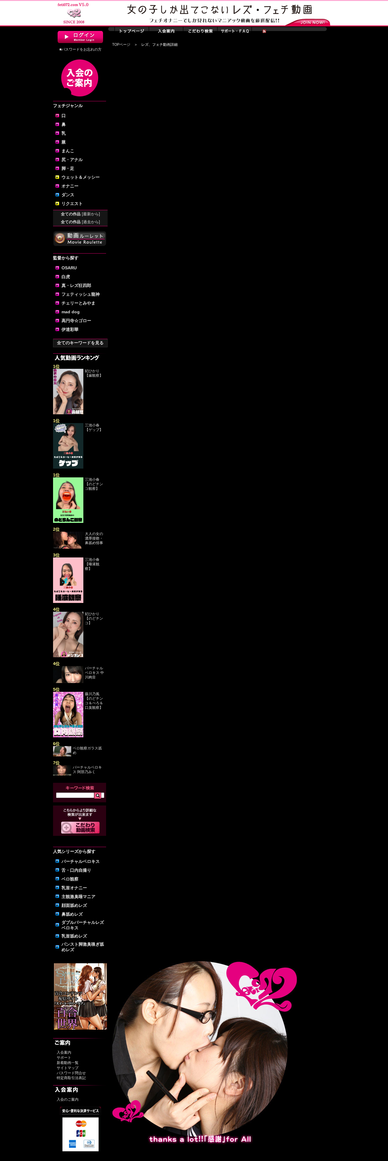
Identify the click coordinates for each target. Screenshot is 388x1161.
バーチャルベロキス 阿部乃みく (87, 769)
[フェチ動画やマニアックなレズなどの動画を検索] (80, 832)
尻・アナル (72, 159)
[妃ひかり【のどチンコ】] (68, 656)
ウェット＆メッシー (81, 177)
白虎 (66, 276)
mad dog (71, 311)
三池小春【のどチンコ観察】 (94, 484)
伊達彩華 (70, 329)
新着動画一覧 (68, 1063)
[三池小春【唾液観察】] (68, 602)
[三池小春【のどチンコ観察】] (68, 522)
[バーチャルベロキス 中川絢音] (68, 682)
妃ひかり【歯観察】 (94, 373)
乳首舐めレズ (74, 936)
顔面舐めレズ (74, 905)
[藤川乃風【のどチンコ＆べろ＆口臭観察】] (68, 736)
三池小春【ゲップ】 (94, 427)
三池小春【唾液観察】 (92, 564)
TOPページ (121, 44)
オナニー (70, 185)
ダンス (68, 194)
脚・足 (68, 168)
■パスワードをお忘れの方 (80, 49)
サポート (64, 1057)
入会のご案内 (68, 1099)
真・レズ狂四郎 (76, 285)
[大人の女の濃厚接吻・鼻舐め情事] (68, 547)
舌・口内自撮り (76, 870)
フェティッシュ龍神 (81, 294)
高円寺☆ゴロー (76, 320)
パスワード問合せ (71, 1073)
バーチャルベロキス (81, 861)
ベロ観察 (70, 879)
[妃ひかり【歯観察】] (68, 413)
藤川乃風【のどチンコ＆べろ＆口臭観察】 (94, 701)
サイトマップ (68, 1068)
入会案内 (64, 1052)
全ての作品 (80, 214)
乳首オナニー (74, 887)
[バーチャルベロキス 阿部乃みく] (62, 774)
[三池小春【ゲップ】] (68, 467)
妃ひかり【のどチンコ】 (94, 618)
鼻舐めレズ (72, 914)
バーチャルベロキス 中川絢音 (94, 672)
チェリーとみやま (78, 303)
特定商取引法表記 (71, 1078)
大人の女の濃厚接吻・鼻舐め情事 (94, 538)
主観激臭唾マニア (78, 896)
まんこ (68, 150)
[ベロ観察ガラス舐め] (62, 755)
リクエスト (72, 203)
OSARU (69, 267)
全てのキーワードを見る (80, 342)
